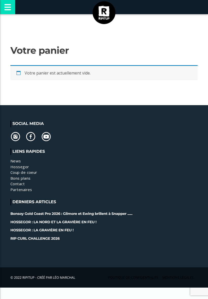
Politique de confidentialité (133, 277)
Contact (17, 183)
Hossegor (19, 166)
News (15, 160)
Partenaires (21, 189)
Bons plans (20, 178)
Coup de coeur (23, 172)
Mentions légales (178, 277)
